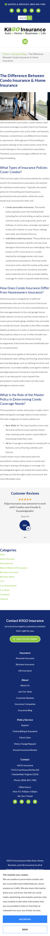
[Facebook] (18, 10)
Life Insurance (25, 670)
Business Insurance (25, 664)
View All (4, 599)
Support (25, 725)
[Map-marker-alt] (12, 10)
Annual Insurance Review (25, 750)
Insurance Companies (25, 704)
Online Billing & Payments (25, 731)
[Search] (29, 18)
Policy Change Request (25, 743)
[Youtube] (38, 10)
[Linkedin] (32, 10)
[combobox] (22, 18)
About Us (25, 685)
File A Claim (25, 737)
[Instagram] (25, 10)
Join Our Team (25, 691)
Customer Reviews (25, 698)
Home (6, 54)
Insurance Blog (18, 54)
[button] (25, 41)
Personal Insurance (25, 658)
